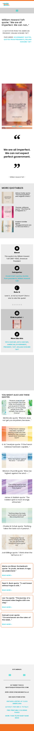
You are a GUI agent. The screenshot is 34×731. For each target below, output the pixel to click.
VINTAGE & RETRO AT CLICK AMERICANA (17, 702)
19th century (10, 342)
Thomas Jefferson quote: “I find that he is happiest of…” (22, 209)
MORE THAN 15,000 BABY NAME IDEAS (17, 717)
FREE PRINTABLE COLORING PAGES (17, 711)
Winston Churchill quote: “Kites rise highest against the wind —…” (17, 472)
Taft (14, 347)
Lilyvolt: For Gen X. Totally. (17, 707)
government (21, 344)
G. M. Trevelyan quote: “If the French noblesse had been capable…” (17, 445)
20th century (22, 342)
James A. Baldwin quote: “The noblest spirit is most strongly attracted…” (16, 499)
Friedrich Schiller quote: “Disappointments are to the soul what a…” (23, 224)
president (8, 347)
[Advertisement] (17, 64)
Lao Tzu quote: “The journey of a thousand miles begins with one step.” (16, 600)
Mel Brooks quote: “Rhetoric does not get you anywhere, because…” (17, 419)
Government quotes (22, 37)
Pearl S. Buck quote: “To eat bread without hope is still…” (17, 584)
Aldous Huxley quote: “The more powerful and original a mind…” (23, 194)
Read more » (7, 575)
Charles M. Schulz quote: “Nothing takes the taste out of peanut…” (17, 527)
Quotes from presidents (14, 39)
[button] (17, 11)
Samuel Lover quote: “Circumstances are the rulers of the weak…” (16, 617)
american (11, 344)
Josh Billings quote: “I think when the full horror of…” (17, 553)
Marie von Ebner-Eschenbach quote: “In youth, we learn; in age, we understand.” (16, 568)
